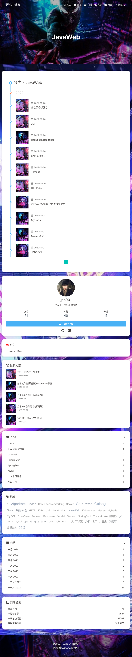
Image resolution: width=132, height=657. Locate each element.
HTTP (32, 510)
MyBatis (36, 220)
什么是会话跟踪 (39, 107)
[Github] (62, 330)
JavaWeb (73, 510)
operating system (35, 521)
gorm (10, 521)
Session (71, 516)
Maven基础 (37, 236)
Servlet (61, 516)
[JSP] (22, 121)
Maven (102, 510)
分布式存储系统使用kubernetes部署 (34, 383)
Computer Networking (51, 504)
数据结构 (12, 527)
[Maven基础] (22, 234)
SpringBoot (84, 516)
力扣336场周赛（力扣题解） (30, 406)
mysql (18, 521)
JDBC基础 (36, 252)
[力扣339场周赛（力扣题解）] (11, 397)
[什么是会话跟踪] (22, 105)
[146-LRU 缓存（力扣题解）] (11, 420)
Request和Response (43, 139)
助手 (95, 521)
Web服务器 (110, 516)
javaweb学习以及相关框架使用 (48, 204)
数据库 (112, 521)
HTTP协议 (36, 188)
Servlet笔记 (37, 155)
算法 (22, 527)
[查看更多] (125, 437)
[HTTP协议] (22, 186)
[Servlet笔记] (22, 153)
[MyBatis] (22, 218)
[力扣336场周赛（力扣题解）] (11, 408)
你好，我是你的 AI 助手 (28, 372)
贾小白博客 (13, 5)
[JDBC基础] (22, 250)
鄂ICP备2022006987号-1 (66, 648)
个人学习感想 (76, 521)
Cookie (70, 504)
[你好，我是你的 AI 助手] (11, 374)
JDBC (41, 510)
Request (36, 516)
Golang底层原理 (17, 510)
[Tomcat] (22, 169)
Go (78, 504)
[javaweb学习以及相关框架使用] (22, 202)
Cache (32, 504)
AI (8, 504)
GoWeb (87, 504)
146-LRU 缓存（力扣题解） (30, 418)
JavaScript (58, 510)
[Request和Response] (22, 137)
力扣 (88, 521)
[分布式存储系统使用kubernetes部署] (11, 385)
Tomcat (35, 171)
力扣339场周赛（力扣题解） (30, 395)
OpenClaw (24, 516)
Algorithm (18, 504)
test (64, 521)
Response (49, 516)
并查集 (103, 521)
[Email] (69, 330)
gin (120, 516)
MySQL (11, 516)
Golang (100, 504)
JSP (33, 123)
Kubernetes (89, 510)
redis (51, 521)
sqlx (58, 521)
